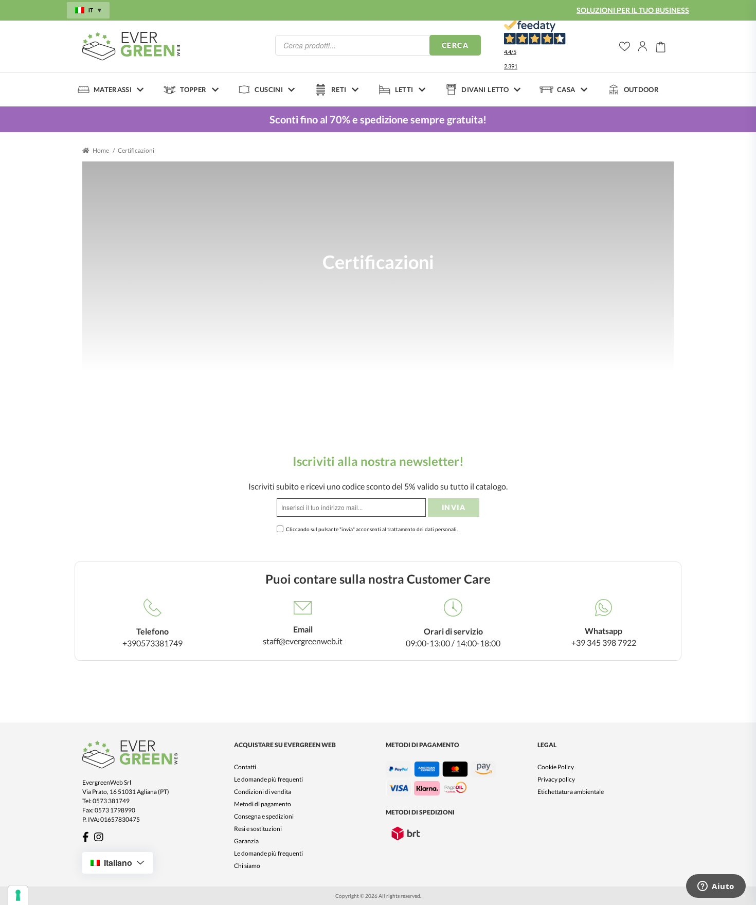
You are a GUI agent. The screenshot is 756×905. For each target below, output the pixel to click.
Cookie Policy (555, 767)
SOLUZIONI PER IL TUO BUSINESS (633, 10)
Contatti (245, 767)
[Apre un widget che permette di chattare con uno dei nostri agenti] (716, 887)
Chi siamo (247, 866)
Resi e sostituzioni (258, 828)
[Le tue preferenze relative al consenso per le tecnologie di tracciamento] (18, 895)
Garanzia (246, 841)
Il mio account (643, 46)
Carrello (661, 46)
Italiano (118, 862)
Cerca (455, 45)
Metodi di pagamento (262, 804)
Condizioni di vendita (262, 791)
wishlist (624, 46)
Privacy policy (556, 779)
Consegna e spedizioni (264, 816)
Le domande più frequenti (268, 779)
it (90, 10)
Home (101, 150)
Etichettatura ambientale (570, 791)
